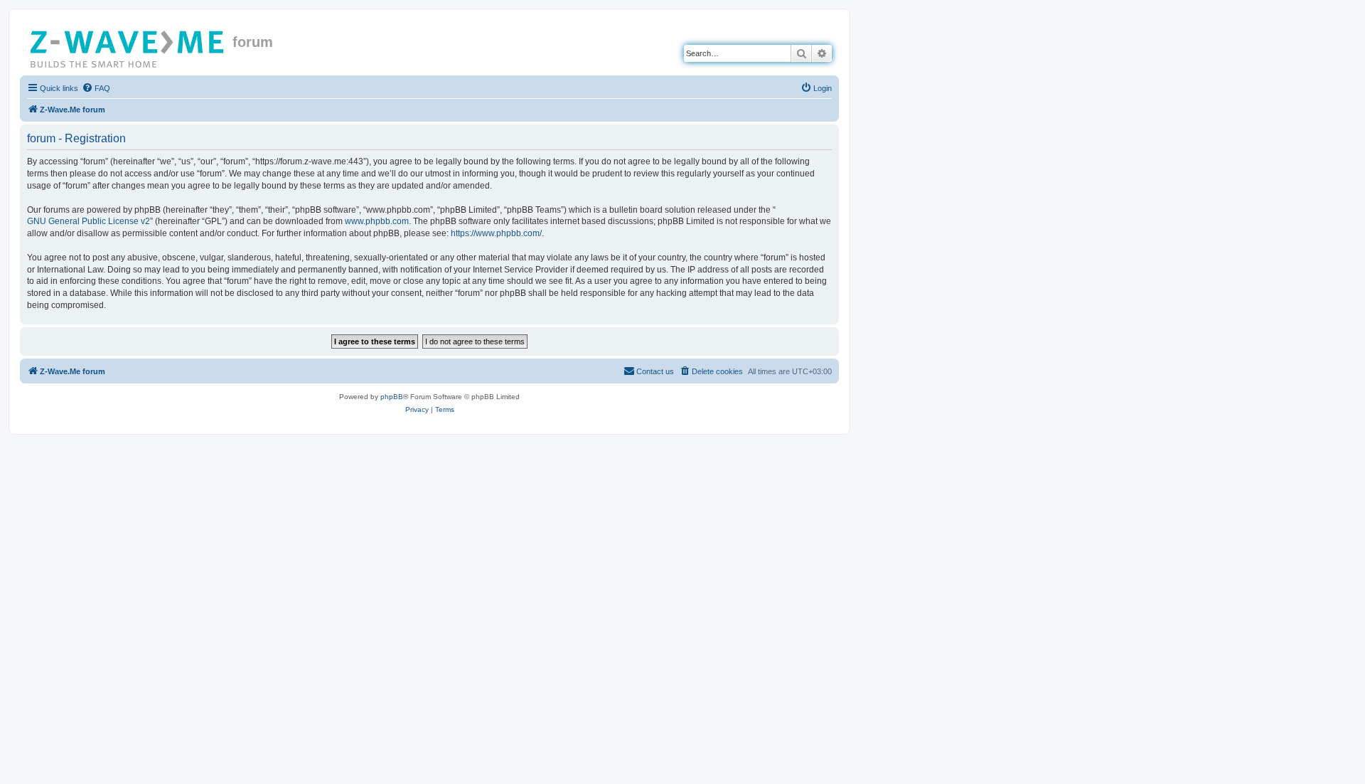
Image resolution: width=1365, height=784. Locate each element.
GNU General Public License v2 (88, 221)
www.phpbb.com (377, 221)
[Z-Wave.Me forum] (127, 46)
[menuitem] (96, 88)
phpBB (391, 397)
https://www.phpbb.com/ (496, 233)
